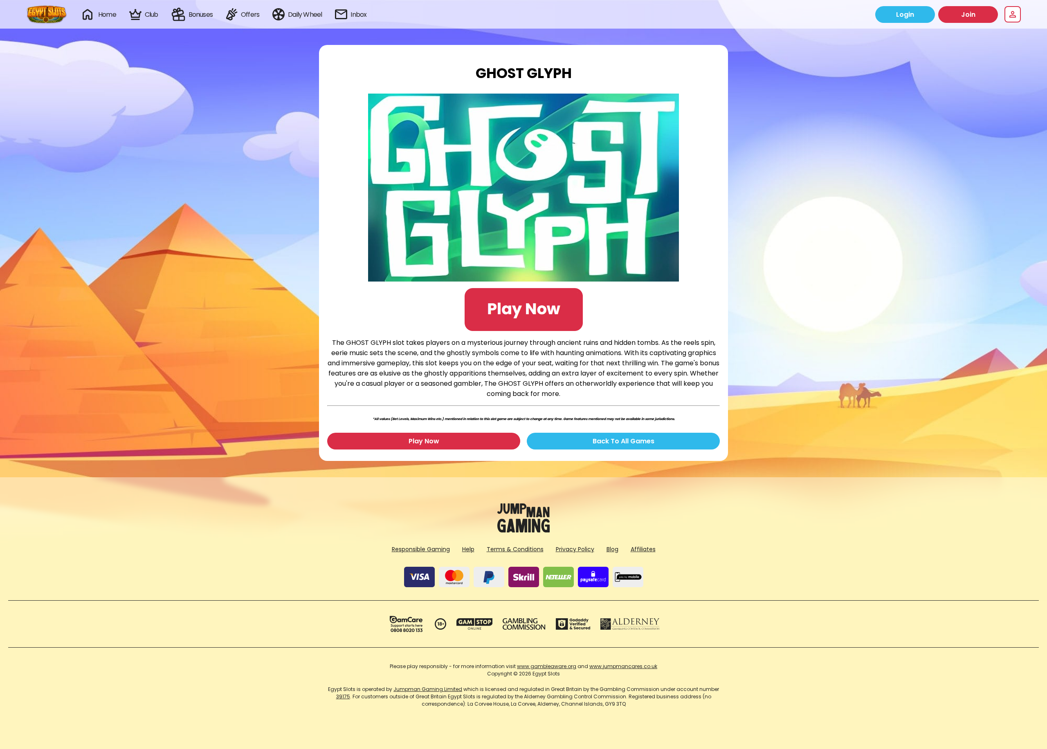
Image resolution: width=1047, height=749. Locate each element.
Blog (612, 549)
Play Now (424, 441)
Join (968, 14)
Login (905, 14)
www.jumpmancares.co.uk (623, 666)
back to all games (623, 441)
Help (468, 549)
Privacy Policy (575, 549)
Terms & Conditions (515, 549)
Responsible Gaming (421, 549)
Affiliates (643, 549)
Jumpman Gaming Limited (427, 689)
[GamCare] (406, 624)
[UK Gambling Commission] (524, 624)
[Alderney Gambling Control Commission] (630, 624)
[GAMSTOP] (474, 624)
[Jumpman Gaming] (523, 530)
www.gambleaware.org (546, 666)
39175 (343, 696)
